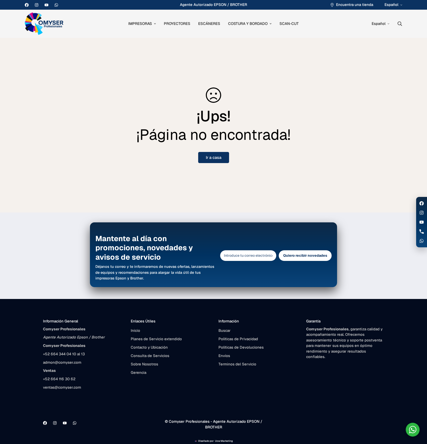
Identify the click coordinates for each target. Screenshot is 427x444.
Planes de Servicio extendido (156, 339)
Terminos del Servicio (237, 364)
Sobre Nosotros (144, 364)
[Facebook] (27, 5)
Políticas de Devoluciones (241, 347)
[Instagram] (37, 5)
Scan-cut (289, 23)
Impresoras (140, 23)
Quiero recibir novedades (305, 255)
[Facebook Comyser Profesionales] (422, 203)
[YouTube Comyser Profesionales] (422, 222)
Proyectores (177, 23)
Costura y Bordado (248, 23)
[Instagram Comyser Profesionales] (422, 213)
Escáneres (209, 23)
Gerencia (138, 372)
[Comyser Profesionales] (44, 24)
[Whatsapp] (56, 5)
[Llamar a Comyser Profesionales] (422, 231)
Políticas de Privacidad (238, 339)
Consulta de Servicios (150, 355)
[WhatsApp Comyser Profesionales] (422, 241)
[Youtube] (46, 5)
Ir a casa (213, 157)
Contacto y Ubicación (149, 347)
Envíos (224, 355)
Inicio (135, 330)
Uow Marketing (224, 441)
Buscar (224, 330)
